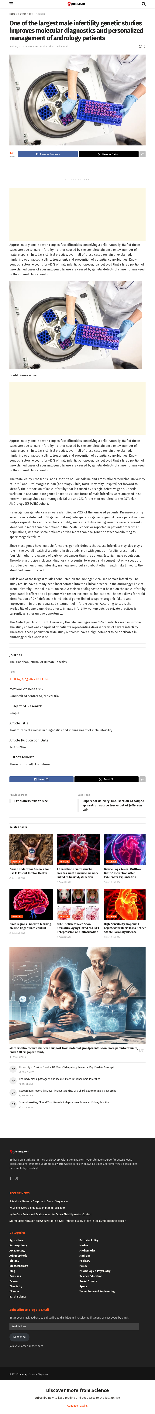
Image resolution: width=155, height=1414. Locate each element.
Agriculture (16, 1240)
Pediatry (84, 1260)
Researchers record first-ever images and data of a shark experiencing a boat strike (67, 1090)
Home (12, 13)
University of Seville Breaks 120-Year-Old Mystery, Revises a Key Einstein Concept (66, 1067)
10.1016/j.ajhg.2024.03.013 (27, 679)
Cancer (13, 1281)
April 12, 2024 (16, 46)
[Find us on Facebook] (10, 1178)
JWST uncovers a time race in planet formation (37, 1207)
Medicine (40, 13)
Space (83, 1286)
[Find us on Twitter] (17, 1178)
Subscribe (19, 1337)
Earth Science (17, 1296)
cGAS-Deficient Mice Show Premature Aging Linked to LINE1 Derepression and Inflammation (78, 928)
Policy (83, 1266)
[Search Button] (144, 4)
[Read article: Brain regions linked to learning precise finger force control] (31, 904)
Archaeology (17, 1250)
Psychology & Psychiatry (94, 1271)
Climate (14, 1291)
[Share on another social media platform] (143, 154)
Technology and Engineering (97, 1291)
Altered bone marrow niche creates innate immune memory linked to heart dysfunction (77, 873)
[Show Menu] (11, 4)
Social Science (88, 1281)
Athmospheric (18, 1255)
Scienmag (22, 1374)
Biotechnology (18, 1266)
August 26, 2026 (18, 878)
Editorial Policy (88, 1240)
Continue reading (77, 1405)
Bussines (15, 1276)
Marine (83, 1245)
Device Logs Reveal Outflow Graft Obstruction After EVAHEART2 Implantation (122, 873)
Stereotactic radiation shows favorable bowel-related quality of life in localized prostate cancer (67, 1221)
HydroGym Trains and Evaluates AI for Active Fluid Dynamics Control (50, 1214)
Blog (12, 1271)
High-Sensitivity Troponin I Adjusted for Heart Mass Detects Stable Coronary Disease (125, 928)
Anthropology (18, 1245)
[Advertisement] (77, 169)
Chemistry (15, 1286)
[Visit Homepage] (77, 4)
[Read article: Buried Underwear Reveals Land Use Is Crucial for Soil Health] (31, 849)
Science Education (90, 1276)
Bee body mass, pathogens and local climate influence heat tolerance (59, 1079)
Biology (14, 1260)
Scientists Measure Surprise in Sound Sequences (38, 1201)
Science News (25, 13)
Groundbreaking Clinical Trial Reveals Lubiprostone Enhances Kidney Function (64, 1102)
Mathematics (87, 1250)
